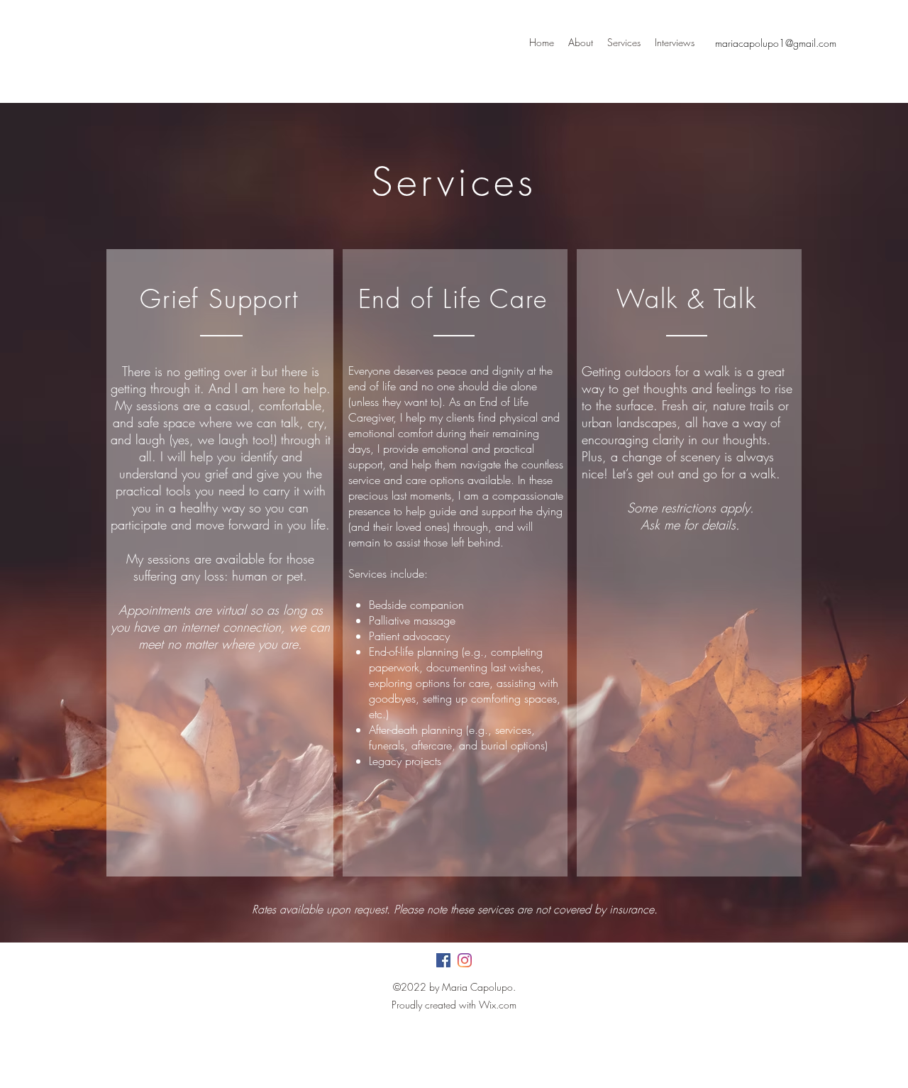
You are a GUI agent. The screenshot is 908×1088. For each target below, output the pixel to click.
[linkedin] (465, 960)
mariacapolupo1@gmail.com (775, 43)
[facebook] (443, 960)
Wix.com (497, 1004)
